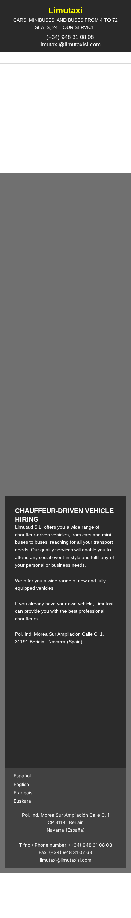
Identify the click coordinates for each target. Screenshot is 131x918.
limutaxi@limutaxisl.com (65, 860)
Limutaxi (65, 10)
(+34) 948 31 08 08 (90, 845)
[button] (65, 57)
